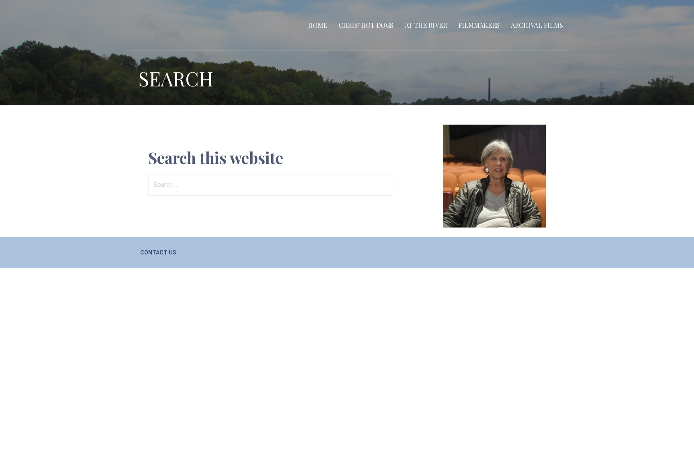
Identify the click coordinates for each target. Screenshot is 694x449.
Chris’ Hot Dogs (366, 25)
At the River (426, 25)
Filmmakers (479, 25)
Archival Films (537, 25)
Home (317, 25)
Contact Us (158, 252)
